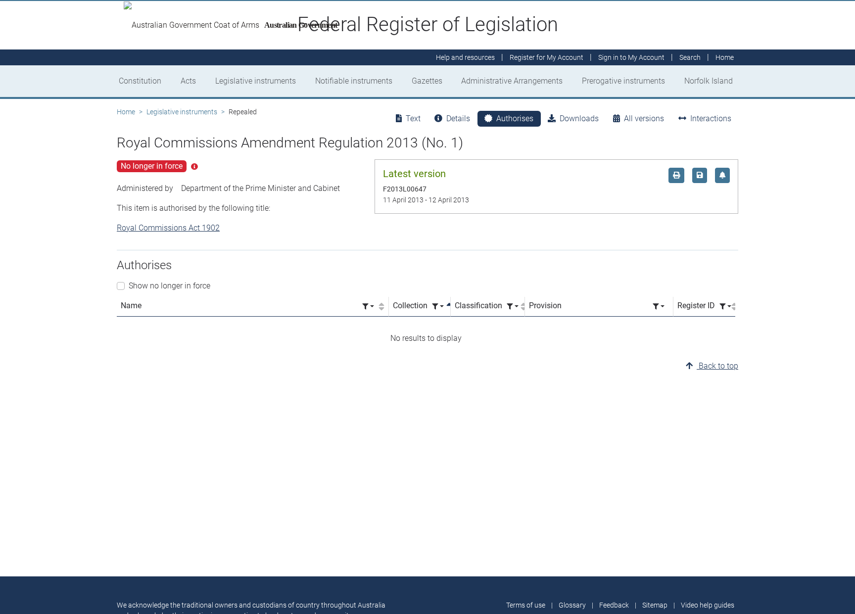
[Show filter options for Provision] (658, 306)
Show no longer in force (169, 285)
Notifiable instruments (353, 81)
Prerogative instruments (623, 81)
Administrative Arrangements (512, 81)
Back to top (717, 366)
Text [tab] (413, 118)
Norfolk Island (708, 81)
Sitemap (654, 605)
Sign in (631, 57)
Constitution (140, 81)
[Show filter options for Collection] (438, 306)
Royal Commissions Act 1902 (168, 228)
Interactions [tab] (710, 118)
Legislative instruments (255, 81)
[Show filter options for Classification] (512, 306)
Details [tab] (458, 118)
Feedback (614, 605)
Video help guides (707, 605)
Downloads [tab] (579, 118)
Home (126, 112)
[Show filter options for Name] (368, 306)
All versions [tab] (644, 118)
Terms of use (525, 605)
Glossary (572, 605)
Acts (188, 81)
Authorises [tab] (514, 118)
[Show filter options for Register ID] (725, 306)
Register (546, 57)
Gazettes (427, 81)
